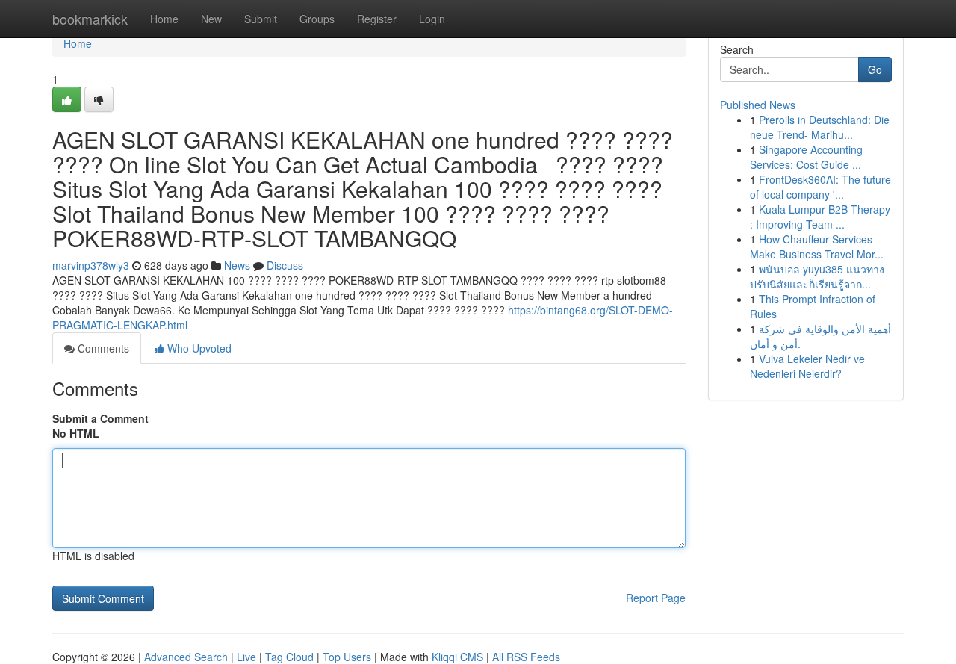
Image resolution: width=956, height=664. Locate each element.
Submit (260, 18)
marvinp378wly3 (90, 265)
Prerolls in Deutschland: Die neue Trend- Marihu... (820, 127)
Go (875, 69)
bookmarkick (90, 18)
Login (432, 18)
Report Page (656, 597)
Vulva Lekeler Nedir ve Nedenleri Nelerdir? (807, 366)
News (237, 265)
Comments (102, 348)
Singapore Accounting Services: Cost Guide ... (806, 157)
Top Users (347, 656)
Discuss (285, 265)
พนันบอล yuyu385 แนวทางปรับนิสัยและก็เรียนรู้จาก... (817, 276)
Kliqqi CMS (457, 656)
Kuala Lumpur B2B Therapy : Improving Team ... (820, 217)
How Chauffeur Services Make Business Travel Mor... (817, 246)
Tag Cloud (289, 656)
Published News (757, 104)
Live (246, 656)
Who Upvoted (198, 348)
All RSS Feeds (526, 656)
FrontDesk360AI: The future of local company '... (820, 187)
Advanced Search (186, 656)
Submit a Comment (100, 418)
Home (164, 18)
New (211, 18)
